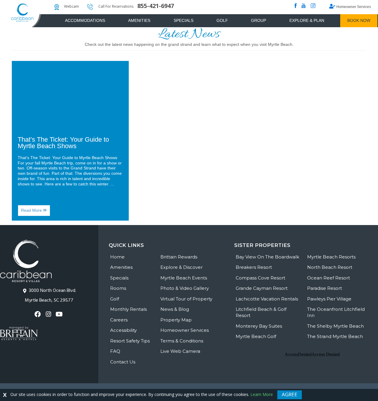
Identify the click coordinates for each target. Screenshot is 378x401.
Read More (35, 212)
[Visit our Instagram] (49, 314)
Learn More (261, 394)
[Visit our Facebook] (38, 314)
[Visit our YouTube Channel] (59, 314)
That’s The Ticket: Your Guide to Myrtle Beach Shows (63, 143)
